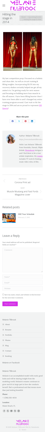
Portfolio (8, 335)
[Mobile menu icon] (3, 5)
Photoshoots (29, 150)
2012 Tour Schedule (26, 214)
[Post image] (9, 218)
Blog (7, 345)
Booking (8, 356)
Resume (8, 330)
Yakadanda (35, 427)
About (7, 324)
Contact (8, 351)
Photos (7, 340)
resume (40, 156)
